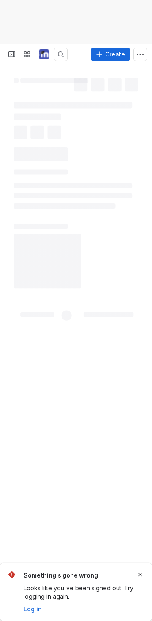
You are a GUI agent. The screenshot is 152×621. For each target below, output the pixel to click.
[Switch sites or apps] (27, 54)
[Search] (61, 54)
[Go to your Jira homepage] (44, 54)
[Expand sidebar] (12, 54)
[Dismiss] (140, 575)
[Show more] (140, 54)
